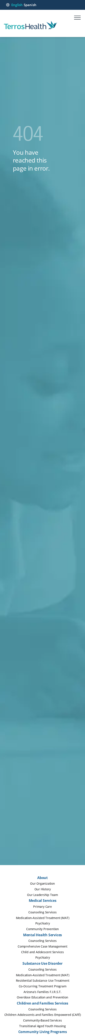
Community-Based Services (42, 1020)
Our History (42, 889)
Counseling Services (42, 912)
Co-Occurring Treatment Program (42, 986)
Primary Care (42, 906)
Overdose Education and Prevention (42, 997)
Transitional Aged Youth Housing (42, 1026)
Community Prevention (42, 929)
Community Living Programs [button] (42, 1031)
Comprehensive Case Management (42, 946)
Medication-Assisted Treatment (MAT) (42, 918)
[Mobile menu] (77, 18)
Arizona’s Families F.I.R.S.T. (42, 992)
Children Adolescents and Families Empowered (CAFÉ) (42, 1015)
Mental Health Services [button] (42, 935)
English (17, 5)
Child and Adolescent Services (42, 952)
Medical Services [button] (42, 900)
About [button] (42, 877)
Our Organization (42, 883)
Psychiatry (42, 923)
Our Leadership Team (42, 895)
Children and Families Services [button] (42, 1003)
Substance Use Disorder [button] (42, 963)
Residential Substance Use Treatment (42, 980)
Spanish (30, 5)
